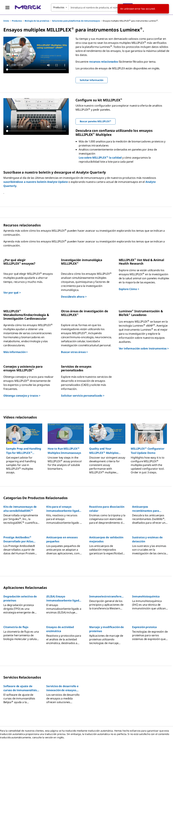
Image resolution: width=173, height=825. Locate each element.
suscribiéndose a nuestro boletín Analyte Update (35, 182)
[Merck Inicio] (28, 7)
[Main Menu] (7, 7)
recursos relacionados (103, 61)
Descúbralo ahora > (73, 296)
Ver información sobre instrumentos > (144, 348)
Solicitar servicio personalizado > (82, 395)
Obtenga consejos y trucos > (21, 395)
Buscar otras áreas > (74, 352)
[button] (24, 451)
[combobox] (92, 7)
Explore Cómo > (129, 289)
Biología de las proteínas (37, 20)
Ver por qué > (12, 292)
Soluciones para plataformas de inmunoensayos (76, 20)
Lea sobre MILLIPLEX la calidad (100, 157)
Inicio (6, 20)
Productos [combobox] (58, 7)
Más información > (15, 352)
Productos (17, 20)
